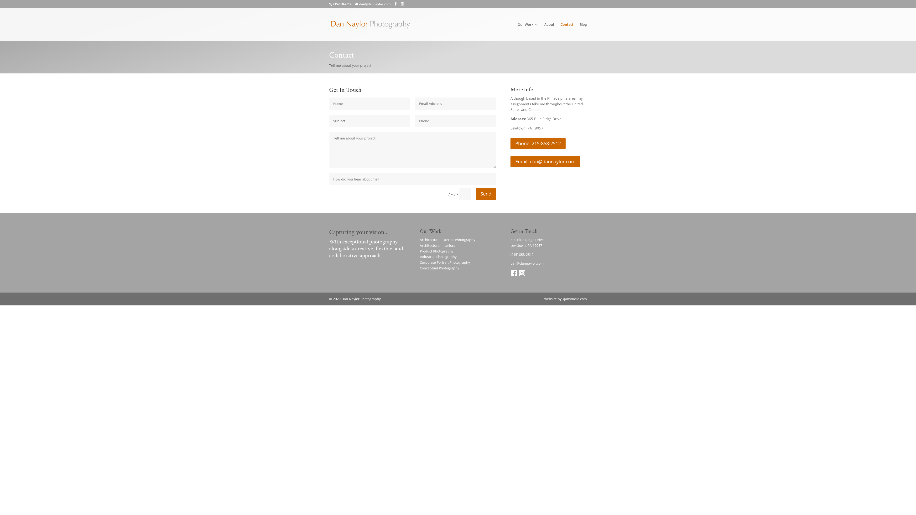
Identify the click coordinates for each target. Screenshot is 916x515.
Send (485, 194)
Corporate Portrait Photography (445, 262)
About (549, 25)
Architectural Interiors (437, 245)
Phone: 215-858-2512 (538, 143)
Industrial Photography (438, 256)
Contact (567, 25)
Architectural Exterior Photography (447, 239)
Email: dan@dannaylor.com (545, 161)
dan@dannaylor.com (527, 263)
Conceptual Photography (439, 268)
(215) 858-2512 (522, 254)
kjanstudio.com (574, 299)
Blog (583, 25)
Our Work (525, 25)
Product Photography (436, 251)
